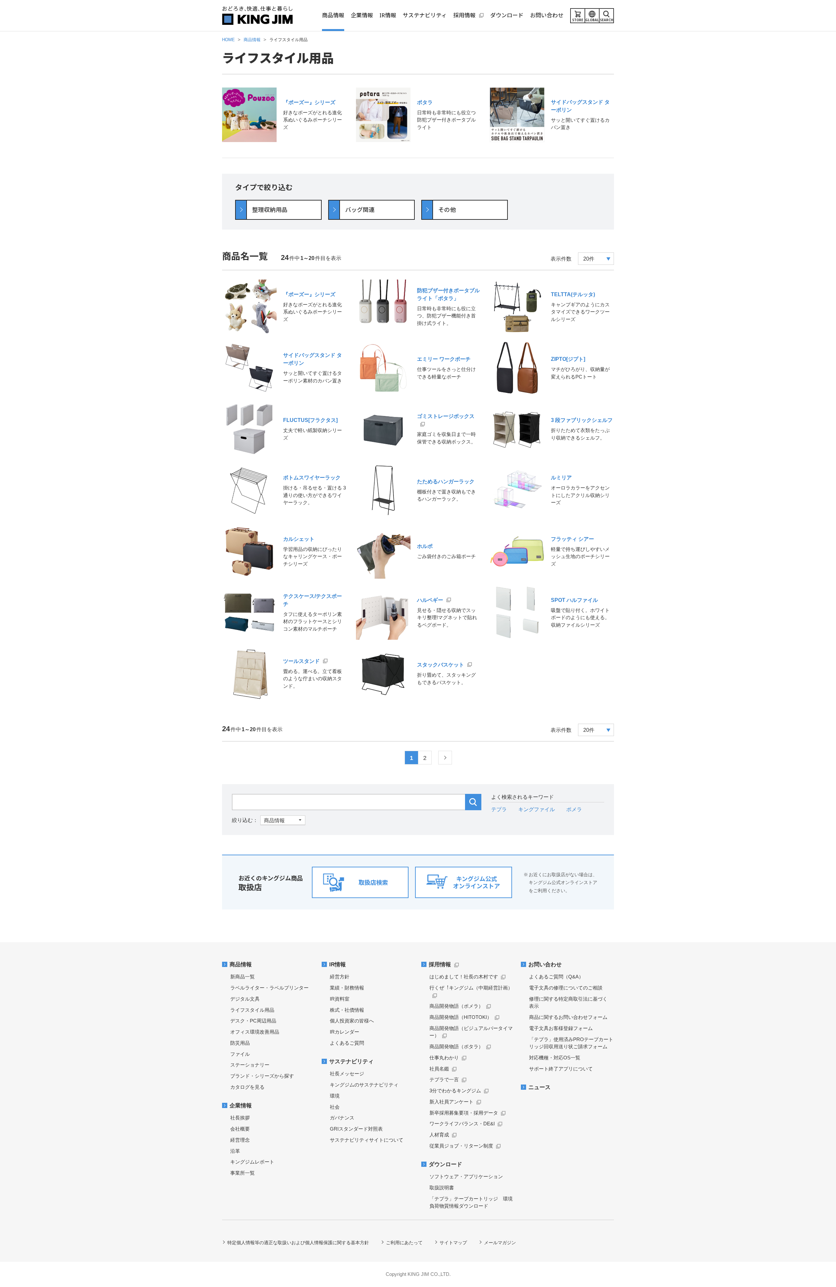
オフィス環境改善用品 (254, 1032)
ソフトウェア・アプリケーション (466, 1176)
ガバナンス (342, 1117)
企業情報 (241, 1105)
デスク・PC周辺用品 (253, 1020)
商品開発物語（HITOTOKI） (460, 1017)
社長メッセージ (347, 1073)
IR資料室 (339, 999)
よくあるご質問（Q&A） (556, 976)
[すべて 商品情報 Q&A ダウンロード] (268, 820)
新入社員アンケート (451, 1101)
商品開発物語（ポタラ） (456, 1046)
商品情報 (241, 964)
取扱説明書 (441, 1187)
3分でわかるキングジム (455, 1090)
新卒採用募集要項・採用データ (463, 1113)
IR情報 (337, 964)
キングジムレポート (252, 1162)
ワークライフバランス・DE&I (462, 1123)
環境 (335, 1096)
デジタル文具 (245, 999)
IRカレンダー (344, 1032)
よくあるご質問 (347, 1043)
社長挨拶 (240, 1117)
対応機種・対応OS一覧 (554, 1057)
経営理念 (240, 1140)
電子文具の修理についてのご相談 (566, 987)
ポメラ (574, 809)
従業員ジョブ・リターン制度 (461, 1146)
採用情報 (440, 964)
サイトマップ (453, 1242)
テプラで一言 (444, 1079)
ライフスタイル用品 (252, 1010)
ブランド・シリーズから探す (262, 1076)
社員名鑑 (439, 1068)
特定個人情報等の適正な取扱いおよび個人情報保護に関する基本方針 (298, 1242)
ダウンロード (445, 1164)
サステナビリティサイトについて (366, 1140)
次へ (445, 757)
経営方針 (339, 976)
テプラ (499, 809)
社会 (335, 1107)
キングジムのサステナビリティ (364, 1084)
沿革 (235, 1151)
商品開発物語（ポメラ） (456, 1006)
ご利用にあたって (404, 1242)
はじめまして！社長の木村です (463, 976)
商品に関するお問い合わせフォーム (568, 1017)
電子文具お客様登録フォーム (561, 1028)
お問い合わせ (545, 964)
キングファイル (536, 809)
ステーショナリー (249, 1065)
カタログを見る (247, 1087)
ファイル (240, 1054)
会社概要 (240, 1129)
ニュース (539, 1087)
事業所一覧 (242, 1173)
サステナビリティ (351, 1061)
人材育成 (439, 1134)
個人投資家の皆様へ (352, 1020)
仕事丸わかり (444, 1057)
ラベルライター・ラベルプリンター (269, 987)
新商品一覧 (242, 976)
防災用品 (240, 1043)
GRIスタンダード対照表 (356, 1129)
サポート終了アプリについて (561, 1068)
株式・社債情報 (347, 1010)
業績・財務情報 (347, 987)
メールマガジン (500, 1242)
